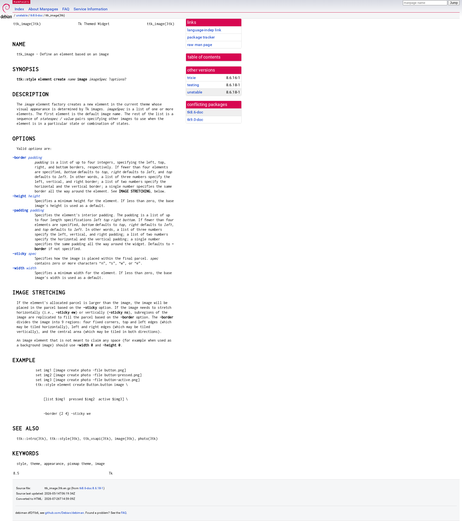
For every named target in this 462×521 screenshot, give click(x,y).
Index (19, 9)
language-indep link (204, 30)
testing (193, 85)
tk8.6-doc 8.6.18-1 (91, 488)
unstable (22, 15)
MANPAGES (21, 1)
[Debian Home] (6, 10)
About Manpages (43, 9)
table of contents (204, 57)
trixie (191, 77)
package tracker (201, 37)
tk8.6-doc (36, 15)
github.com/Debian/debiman (64, 512)
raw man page (199, 44)
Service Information (91, 9)
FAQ (65, 9)
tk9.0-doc (195, 119)
